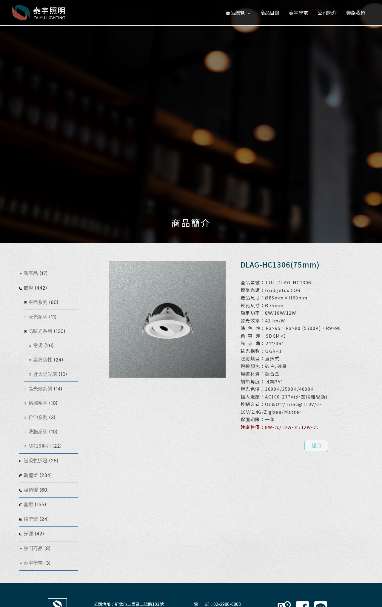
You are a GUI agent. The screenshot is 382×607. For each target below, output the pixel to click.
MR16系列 (39, 446)
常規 (38, 345)
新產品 (31, 273)
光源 (28, 533)
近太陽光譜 (45, 374)
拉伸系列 (37, 417)
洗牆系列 (37, 431)
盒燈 (28, 504)
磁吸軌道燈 (35, 460)
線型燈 (31, 519)
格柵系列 (37, 403)
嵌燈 (28, 288)
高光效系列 (40, 388)
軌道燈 (31, 475)
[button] (316, 446)
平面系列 (37, 302)
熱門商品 (33, 548)
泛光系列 (37, 316)
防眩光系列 (40, 331)
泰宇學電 (33, 563)
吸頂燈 (31, 489)
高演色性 (42, 359)
